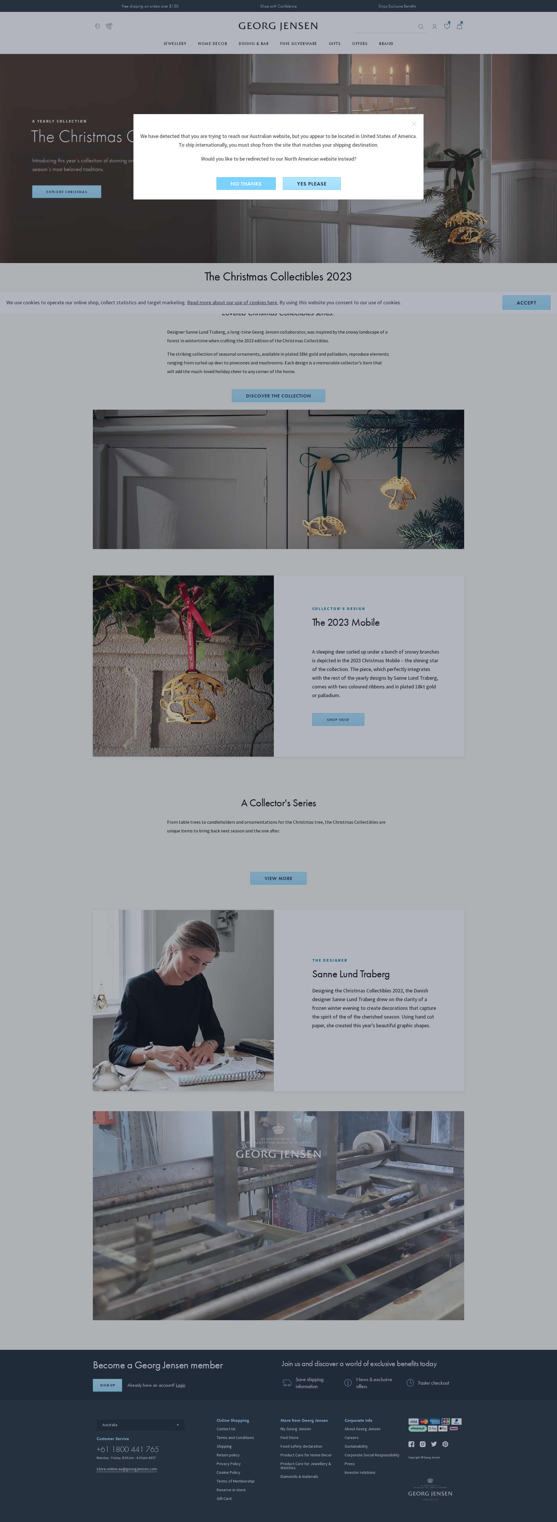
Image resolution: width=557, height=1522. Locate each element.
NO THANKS (246, 183)
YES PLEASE (312, 183)
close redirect (414, 124)
